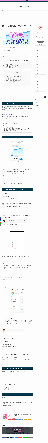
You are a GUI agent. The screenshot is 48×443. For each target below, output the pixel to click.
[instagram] (39, 44)
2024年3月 (37, 59)
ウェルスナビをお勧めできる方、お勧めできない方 (13, 80)
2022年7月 (37, 78)
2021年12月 (37, 87)
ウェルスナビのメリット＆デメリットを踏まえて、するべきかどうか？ (15, 79)
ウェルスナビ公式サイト (6, 114)
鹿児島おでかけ (37, 105)
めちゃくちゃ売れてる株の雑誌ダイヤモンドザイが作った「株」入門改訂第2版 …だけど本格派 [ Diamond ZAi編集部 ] (19, 415)
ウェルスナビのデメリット (10, 78)
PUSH (27, 0)
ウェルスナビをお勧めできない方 (11, 82)
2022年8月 (37, 76)
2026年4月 (37, 50)
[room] (41, 44)
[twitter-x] (38, 44)
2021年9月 (37, 92)
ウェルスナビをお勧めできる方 (11, 81)
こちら (11, 123)
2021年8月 (37, 93)
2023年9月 (37, 64)
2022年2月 (37, 84)
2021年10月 (37, 90)
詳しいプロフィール (40, 41)
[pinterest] (42, 44)
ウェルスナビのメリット (10, 77)
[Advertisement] (24, 19)
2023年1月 (37, 70)
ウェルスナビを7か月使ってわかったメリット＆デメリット (14, 76)
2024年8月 (37, 56)
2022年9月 (37, 75)
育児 (36, 102)
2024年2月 (37, 61)
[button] (4, 437)
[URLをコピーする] (30, 437)
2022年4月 (37, 81)
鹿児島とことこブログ (24, 6)
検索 (44, 96)
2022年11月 (37, 73)
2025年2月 (37, 53)
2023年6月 (37, 67)
